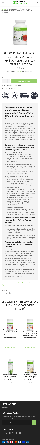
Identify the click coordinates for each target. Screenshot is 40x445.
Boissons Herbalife (14, 283)
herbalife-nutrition (10, 439)
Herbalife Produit (25, 283)
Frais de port (19, 71)
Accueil (3, 9)
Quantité (4, 77)
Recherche (5, 407)
